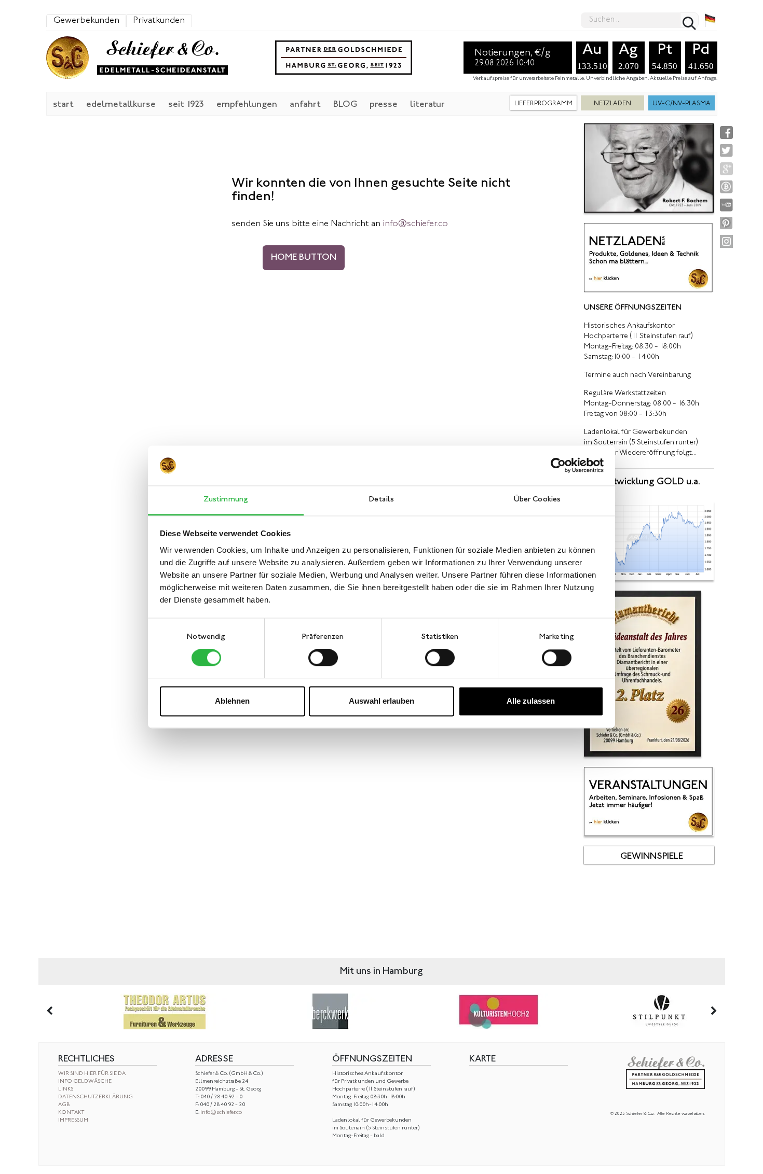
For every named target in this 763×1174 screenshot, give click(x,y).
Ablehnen (232, 700)
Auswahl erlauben (381, 700)
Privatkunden (159, 21)
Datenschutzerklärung (95, 1097)
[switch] (323, 658)
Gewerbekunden (86, 21)
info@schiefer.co (221, 1112)
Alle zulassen (531, 700)
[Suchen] (689, 20)
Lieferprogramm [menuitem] (543, 104)
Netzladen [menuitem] (612, 104)
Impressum (73, 1120)
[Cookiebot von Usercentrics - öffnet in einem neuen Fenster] (558, 465)
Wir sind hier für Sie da (92, 1073)
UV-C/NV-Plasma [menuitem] (681, 104)
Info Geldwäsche (85, 1081)
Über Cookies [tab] (537, 499)
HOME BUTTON (303, 258)
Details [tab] (381, 499)
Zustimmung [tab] (225, 499)
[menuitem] (63, 103)
